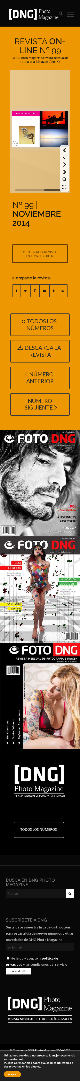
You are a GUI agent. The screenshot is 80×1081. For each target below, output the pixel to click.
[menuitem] (59, 14)
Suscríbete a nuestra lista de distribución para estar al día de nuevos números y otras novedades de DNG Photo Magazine (40, 933)
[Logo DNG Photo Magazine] (33, 14)
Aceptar (12, 1074)
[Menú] (68, 14)
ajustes (35, 1067)
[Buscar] (59, 14)
